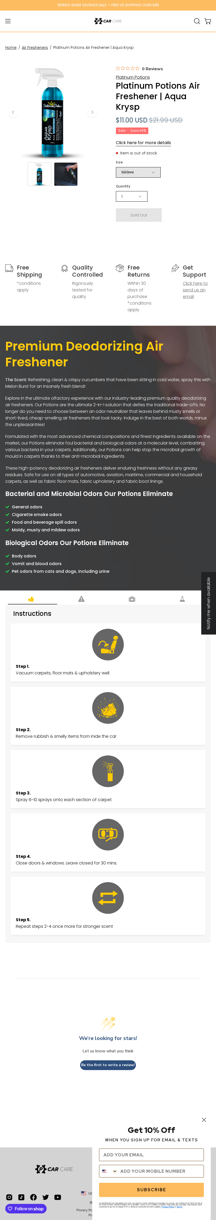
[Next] (92, 112)
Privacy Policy (167, 1206)
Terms (179, 1206)
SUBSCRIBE (151, 1190)
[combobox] (108, 1171)
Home (11, 47)
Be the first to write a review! (108, 1064)
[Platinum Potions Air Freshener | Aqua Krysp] (39, 174)
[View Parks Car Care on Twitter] (46, 1197)
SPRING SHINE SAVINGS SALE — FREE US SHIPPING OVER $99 (108, 5)
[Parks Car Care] (108, 21)
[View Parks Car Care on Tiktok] (21, 1197)
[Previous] (13, 112)
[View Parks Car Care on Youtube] (58, 1197)
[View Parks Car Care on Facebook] (33, 1197)
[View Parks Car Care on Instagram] (9, 1197)
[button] (196, 21)
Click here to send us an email (195, 290)
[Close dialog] (204, 1119)
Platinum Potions (133, 77)
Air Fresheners (35, 47)
